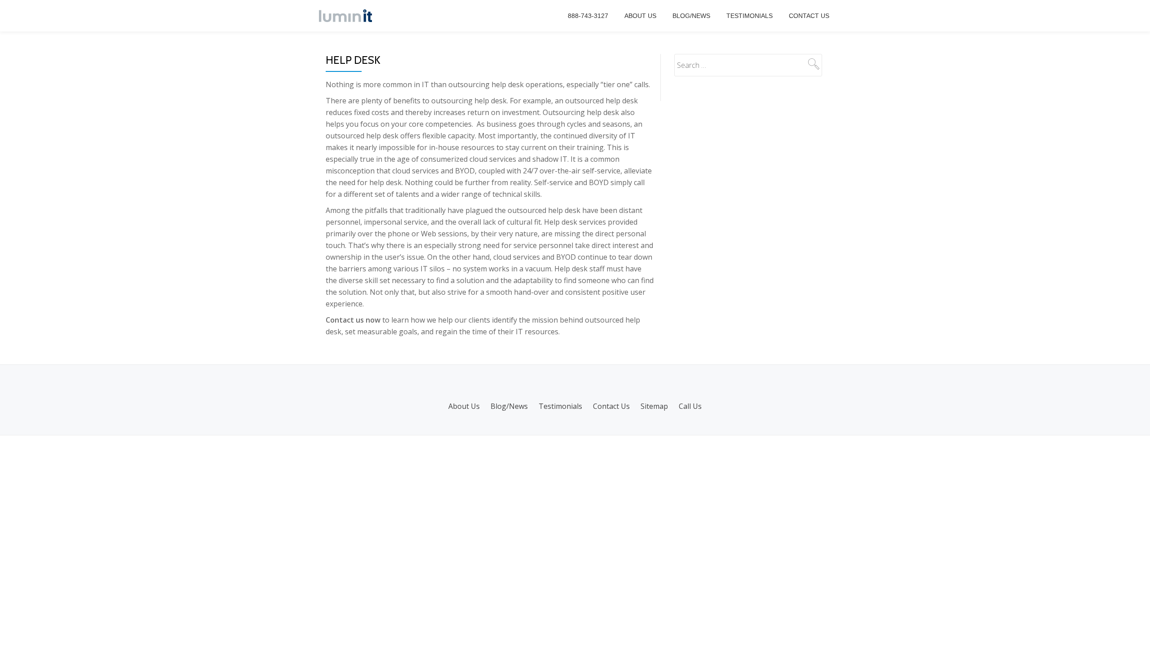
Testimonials (749, 15)
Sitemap (654, 406)
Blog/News (691, 15)
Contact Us (809, 15)
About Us (640, 15)
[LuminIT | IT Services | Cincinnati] (347, 15)
